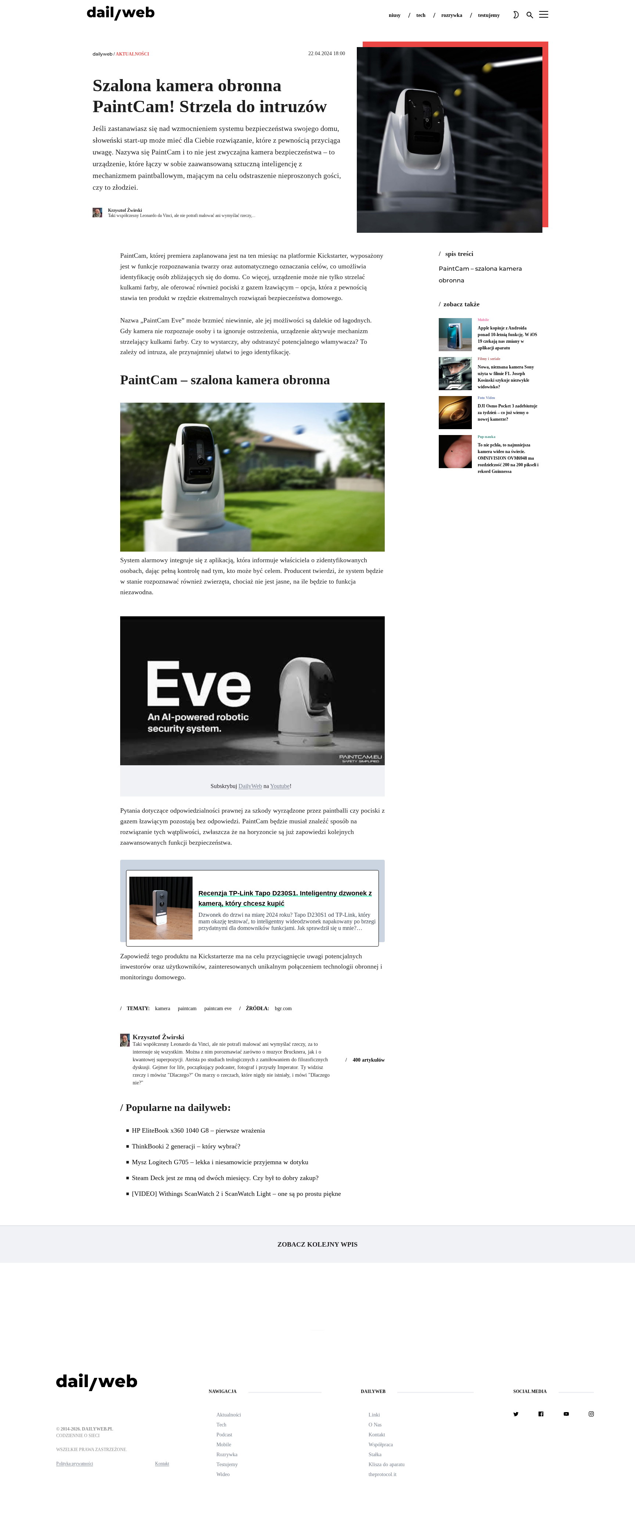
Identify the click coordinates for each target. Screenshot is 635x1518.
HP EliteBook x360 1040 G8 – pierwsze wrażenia (198, 1130)
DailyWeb (250, 786)
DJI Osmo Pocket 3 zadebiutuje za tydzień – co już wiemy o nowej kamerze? (507, 412)
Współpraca (381, 1444)
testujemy (489, 15)
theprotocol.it (383, 1474)
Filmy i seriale (489, 359)
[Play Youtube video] (252, 690)
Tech (221, 1425)
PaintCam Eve (218, 1008)
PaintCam (187, 1008)
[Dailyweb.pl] (121, 15)
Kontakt (162, 1463)
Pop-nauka (486, 437)
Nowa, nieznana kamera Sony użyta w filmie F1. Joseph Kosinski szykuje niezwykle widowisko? (506, 376)
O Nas (375, 1425)
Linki (374, 1415)
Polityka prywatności (74, 1463)
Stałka (375, 1454)
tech (421, 15)
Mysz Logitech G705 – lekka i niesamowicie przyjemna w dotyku (220, 1162)
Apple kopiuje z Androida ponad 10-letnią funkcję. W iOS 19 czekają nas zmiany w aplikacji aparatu (507, 337)
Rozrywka (226, 1454)
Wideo (223, 1474)
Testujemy (227, 1464)
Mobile (483, 320)
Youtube (280, 786)
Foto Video (486, 398)
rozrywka (451, 15)
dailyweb (102, 54)
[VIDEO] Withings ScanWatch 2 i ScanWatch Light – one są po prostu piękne (236, 1193)
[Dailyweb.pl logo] (112, 1383)
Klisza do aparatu (387, 1464)
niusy (395, 15)
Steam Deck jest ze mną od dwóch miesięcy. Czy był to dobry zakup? (225, 1178)
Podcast (224, 1434)
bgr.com (283, 1008)
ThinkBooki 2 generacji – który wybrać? (186, 1146)
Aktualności (132, 54)
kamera (162, 1008)
